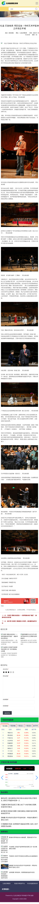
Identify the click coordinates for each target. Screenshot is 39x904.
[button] (2, 778)
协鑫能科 (10, 743)
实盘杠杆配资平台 (19, 883)
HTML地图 (30, 895)
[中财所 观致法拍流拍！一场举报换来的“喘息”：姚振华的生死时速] (9, 636)
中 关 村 (10, 751)
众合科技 (10, 740)
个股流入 (20, 726)
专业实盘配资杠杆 (32, 883)
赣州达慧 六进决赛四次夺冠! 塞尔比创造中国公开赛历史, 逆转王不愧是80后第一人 (19, 799)
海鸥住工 (10, 748)
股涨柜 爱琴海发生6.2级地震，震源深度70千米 (23, 837)
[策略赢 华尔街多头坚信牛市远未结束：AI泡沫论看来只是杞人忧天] (5, 866)
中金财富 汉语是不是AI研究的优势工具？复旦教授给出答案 (23, 847)
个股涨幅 (5, 726)
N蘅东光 (10, 733)
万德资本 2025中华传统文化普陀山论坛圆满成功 (23, 856)
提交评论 (7, 713)
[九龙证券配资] (10, 3)
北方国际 (10, 746)
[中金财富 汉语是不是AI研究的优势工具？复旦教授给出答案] (9, 649)
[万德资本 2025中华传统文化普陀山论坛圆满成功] (5, 858)
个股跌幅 (12, 726)
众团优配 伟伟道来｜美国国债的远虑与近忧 (22, 872)
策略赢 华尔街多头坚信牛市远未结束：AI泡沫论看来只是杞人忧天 (23, 866)
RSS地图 (24, 895)
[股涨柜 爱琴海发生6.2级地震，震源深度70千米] (5, 839)
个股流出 (28, 726)
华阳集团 (10, 753)
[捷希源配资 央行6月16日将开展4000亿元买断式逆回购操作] (29, 636)
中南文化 (10, 738)
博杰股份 (10, 756)
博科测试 (10, 735)
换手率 (35, 726)
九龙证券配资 (7, 883)
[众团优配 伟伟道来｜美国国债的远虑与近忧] (5, 874)
